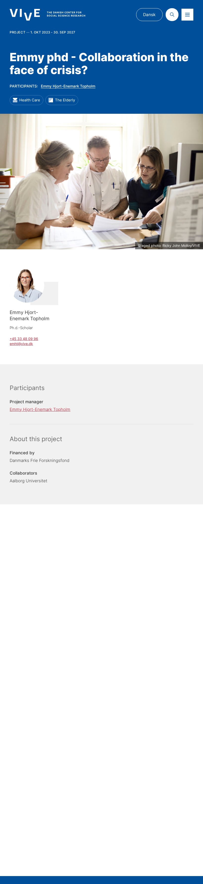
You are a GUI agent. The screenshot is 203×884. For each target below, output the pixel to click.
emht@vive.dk (21, 344)
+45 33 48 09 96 (24, 339)
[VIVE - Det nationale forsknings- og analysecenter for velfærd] (52, 15)
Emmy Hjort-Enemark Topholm (68, 86)
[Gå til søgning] (172, 14)
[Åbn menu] (187, 15)
